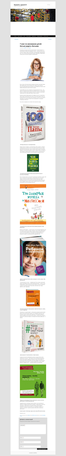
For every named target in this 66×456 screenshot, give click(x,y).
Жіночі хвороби (29, 36)
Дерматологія (34, 36)
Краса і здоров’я (20, 36)
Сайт (21, 446)
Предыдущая (16, 39)
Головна (15, 36)
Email (22, 442)
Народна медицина (39, 36)
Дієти (24, 36)
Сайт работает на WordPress (33, 452)
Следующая (50, 39)
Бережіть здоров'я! (20, 5)
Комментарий (23, 425)
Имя (22, 437)
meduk (29, 415)
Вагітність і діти (46, 36)
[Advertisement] (33, 28)
